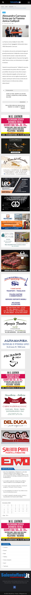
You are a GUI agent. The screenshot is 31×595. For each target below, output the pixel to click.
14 (4, 509)
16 (11, 509)
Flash (4, 553)
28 (4, 512)
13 (26, 508)
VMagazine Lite (23, 593)
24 (15, 511)
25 (19, 511)
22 (7, 511)
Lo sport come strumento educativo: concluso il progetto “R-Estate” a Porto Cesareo (15, 486)
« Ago (3, 515)
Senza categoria (7, 560)
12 (23, 508)
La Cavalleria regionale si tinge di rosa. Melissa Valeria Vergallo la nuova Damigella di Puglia (14, 481)
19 (23, 509)
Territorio (5, 566)
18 (19, 509)
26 (23, 511)
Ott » (7, 515)
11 (19, 508)
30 (11, 512)
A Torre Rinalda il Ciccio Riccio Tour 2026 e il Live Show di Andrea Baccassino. (15, 491)
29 (7, 512)
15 (7, 509)
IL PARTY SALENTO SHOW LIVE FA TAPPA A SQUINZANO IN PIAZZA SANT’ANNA (14, 496)
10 (15, 508)
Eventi (5, 550)
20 (26, 509)
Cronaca (5, 547)
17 (15, 509)
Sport (4, 12)
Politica (5, 556)
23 (11, 511)
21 (4, 511)
